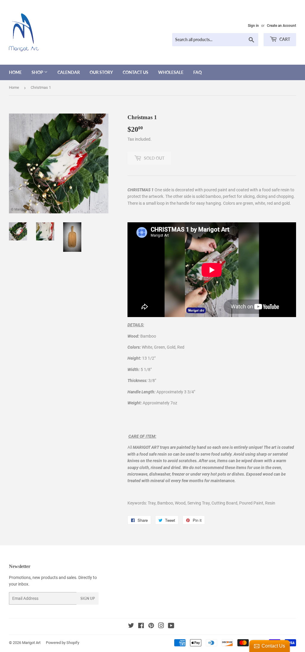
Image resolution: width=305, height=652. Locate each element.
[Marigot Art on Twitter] (131, 626)
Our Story (101, 72)
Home (15, 72)
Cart (284, 39)
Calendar (68, 72)
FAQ (197, 72)
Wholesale (170, 72)
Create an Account (281, 26)
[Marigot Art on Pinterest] (151, 626)
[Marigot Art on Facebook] (141, 626)
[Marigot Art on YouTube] (171, 626)
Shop (38, 72)
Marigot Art (31, 642)
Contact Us (135, 72)
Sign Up (87, 598)
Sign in (253, 26)
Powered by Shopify (62, 642)
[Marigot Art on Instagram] (161, 626)
